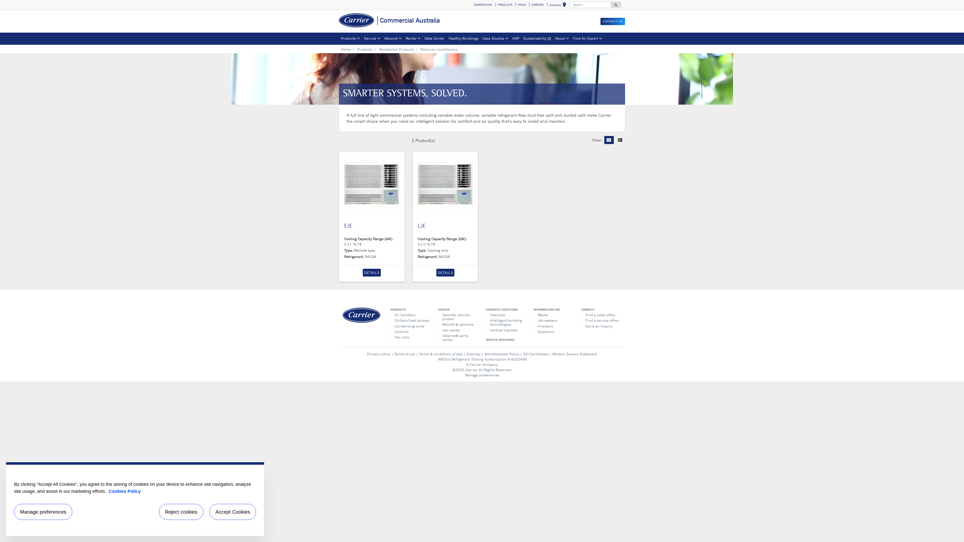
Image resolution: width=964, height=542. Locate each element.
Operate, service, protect (456, 317)
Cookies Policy (125, 491)
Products (364, 49)
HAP (515, 38)
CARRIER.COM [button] (483, 5)
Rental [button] (411, 38)
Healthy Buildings (463, 38)
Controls (402, 331)
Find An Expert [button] (585, 38)
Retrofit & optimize (458, 324)
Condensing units (409, 326)
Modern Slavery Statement (574, 354)
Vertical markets (503, 330)
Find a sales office (600, 315)
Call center (451, 330)
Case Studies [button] (493, 38)
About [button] (560, 38)
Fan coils (402, 337)
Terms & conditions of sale (441, 354)
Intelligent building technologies (506, 322)
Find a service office (602, 320)
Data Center (435, 38)
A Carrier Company (482, 364)
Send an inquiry (599, 326)
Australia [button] (559, 5)
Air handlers (405, 315)
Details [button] (372, 272)
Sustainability (538, 39)
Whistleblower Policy (502, 354)
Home (346, 49)
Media (543, 315)
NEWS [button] (522, 5)
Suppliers (546, 331)
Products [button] (348, 38)
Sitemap (474, 354)
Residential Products (396, 49)
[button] (609, 140)
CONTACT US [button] (612, 21)
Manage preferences (482, 375)
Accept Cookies (232, 512)
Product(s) (425, 140)
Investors (545, 326)
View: (597, 140)
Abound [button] (391, 38)
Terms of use (404, 354)
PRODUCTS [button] (505, 5)
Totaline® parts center (455, 337)
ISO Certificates (536, 354)
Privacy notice (378, 354)
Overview (497, 315)
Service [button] (370, 38)
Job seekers (547, 320)
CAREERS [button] (537, 5)
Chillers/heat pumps (412, 320)
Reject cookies (181, 512)
